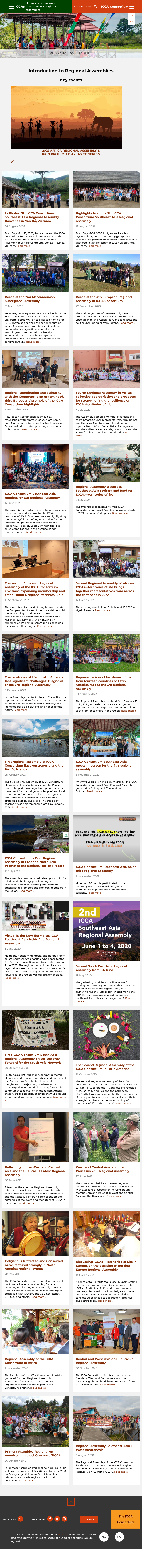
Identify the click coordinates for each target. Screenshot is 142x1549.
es (131, 21)
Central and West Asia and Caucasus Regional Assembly (104, 1361)
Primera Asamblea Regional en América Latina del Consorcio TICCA (33, 1453)
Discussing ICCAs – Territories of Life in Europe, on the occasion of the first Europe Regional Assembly (106, 1265)
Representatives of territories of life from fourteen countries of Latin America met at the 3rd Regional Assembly (103, 683)
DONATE (89, 1519)
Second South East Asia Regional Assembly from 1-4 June (101, 968)
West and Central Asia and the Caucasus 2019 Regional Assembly (102, 1169)
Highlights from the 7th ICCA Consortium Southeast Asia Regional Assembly (104, 217)
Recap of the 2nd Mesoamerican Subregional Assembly (30, 299)
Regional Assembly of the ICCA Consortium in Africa (29, 1361)
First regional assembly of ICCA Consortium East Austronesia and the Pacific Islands (34, 765)
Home (30, 3)
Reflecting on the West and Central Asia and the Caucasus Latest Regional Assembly (35, 1171)
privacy (62, 1534)
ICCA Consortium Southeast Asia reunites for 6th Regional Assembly (32, 495)
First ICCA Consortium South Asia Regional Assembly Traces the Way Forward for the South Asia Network (33, 1058)
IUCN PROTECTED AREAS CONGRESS (71, 154)
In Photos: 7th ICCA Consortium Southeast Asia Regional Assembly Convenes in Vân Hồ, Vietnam (32, 217)
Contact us (9, 1519)
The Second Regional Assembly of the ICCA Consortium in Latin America (105, 1067)
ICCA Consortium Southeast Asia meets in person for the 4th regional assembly (104, 765)
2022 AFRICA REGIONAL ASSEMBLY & (71, 150)
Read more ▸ (24, 245)
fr (131, 15)
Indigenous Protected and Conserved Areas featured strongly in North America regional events (34, 1265)
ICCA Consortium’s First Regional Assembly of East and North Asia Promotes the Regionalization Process (34, 862)
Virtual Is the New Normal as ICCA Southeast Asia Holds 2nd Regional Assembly (32, 939)
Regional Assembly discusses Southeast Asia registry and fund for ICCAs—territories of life (104, 490)
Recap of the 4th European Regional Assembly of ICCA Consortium (104, 299)
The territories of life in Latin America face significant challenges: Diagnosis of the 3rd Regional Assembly (34, 681)
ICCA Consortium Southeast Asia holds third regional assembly (106, 869)
